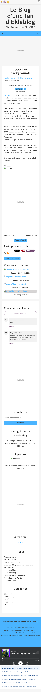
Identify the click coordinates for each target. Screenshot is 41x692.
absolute (11, 85)
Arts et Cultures (10, 560)
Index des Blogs (10, 570)
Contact (33, 630)
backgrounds (19, 85)
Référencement (10, 581)
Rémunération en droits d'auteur (27, 632)
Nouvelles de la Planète (13, 578)
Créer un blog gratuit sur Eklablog (12, 630)
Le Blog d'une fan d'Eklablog (20, 16)
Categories (28, 78)
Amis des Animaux (11, 557)
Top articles (26, 630)
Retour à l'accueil (20, 240)
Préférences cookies (34, 635)
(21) (7, 599)
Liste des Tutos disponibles (14, 575)
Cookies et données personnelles (18, 635)
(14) (8, 602)
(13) (8, 605)
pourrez (26, 85)
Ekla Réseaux (9, 567)
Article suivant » (30, 235)
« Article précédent (11, 235)
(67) (9, 597)
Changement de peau (12, 562)
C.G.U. (16, 632)
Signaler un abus (7, 632)
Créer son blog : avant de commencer (19, 565)
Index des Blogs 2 (11, 573)
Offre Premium (4, 635)
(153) (8, 594)
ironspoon (22, 443)
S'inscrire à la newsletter (12, 258)
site (31, 85)
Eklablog (34, 621)
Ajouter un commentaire (20, 313)
